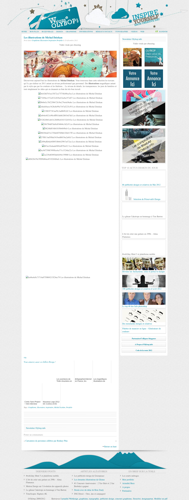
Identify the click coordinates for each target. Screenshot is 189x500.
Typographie (121, 31)
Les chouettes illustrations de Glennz (89, 479)
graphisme (83, 498)
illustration (41, 407)
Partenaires (126, 490)
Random (163, 31)
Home (24, 31)
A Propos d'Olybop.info (144, 344)
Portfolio (60, 40)
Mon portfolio (128, 479)
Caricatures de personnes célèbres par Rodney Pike (46, 440)
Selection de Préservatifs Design (146, 199)
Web (142, 31)
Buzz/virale (47, 31)
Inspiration (52, 40)
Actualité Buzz (128, 483)
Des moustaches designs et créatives (137, 323)
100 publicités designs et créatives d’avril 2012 (141, 288)
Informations (86, 31)
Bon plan (34, 31)
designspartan (147, 498)
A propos (126, 487)
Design (59, 31)
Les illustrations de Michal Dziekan (43, 37)
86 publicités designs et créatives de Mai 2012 (141, 184)
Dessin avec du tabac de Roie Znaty (89, 489)
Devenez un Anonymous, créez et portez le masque (143, 271)
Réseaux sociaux (104, 31)
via (25, 357)
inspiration (49, 407)
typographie (94, 498)
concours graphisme (123, 498)
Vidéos (134, 31)
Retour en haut (110, 446)
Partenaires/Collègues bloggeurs (144, 338)
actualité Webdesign (70, 498)
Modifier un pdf (160, 498)
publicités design (107, 498)
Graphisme (71, 31)
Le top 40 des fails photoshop (134, 306)
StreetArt (137, 498)
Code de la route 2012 (144, 350)
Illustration (44, 40)
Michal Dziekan (59, 407)
